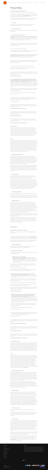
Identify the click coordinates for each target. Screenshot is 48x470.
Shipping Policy (5, 452)
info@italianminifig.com (6, 448)
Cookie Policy (5, 456)
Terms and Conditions (6, 449)
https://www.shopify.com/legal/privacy (15, 75)
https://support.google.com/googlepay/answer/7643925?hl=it (18, 122)
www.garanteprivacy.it (13, 439)
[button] (15, 2)
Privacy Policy (5, 457)
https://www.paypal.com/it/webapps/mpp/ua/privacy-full (18, 108)
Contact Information (5, 453)
